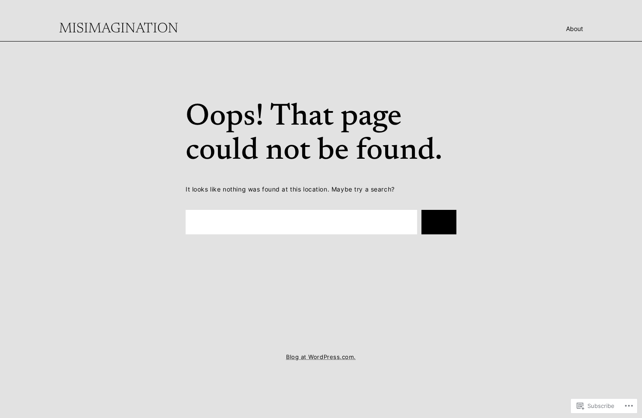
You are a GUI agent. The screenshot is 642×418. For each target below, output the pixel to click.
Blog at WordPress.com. (321, 357)
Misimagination (118, 29)
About (574, 28)
